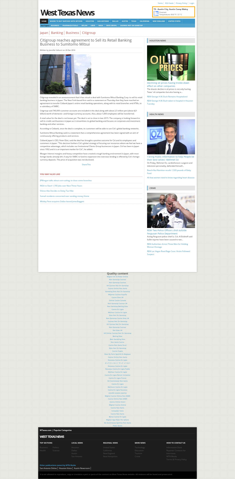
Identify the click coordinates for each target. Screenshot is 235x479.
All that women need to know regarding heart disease (171, 177)
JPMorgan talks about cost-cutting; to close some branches (66, 180)
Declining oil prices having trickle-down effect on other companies (168, 84)
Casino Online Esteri (117, 402)
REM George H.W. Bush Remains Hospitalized (167, 96)
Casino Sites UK (117, 297)
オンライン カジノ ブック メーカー (117, 363)
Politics (56, 447)
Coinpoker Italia (117, 411)
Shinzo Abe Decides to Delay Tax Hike (57, 190)
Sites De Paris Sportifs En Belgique (117, 354)
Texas (133, 21)
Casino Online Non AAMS (117, 399)
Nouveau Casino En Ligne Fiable (117, 369)
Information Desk (174, 447)
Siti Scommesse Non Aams (117, 381)
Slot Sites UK (117, 330)
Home (44, 21)
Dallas (115, 21)
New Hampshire (110, 456)
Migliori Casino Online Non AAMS (117, 396)
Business (55, 25)
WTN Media (171, 456)
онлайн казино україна (118, 393)
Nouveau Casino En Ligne (117, 360)
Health (43, 450)
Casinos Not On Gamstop (131, 25)
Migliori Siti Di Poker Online (117, 276)
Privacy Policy (181, 3)
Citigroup (89, 33)
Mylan (84, 25)
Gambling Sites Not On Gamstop (117, 291)
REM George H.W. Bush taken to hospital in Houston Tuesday (170, 102)
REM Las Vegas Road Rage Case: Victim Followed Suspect (168, 253)
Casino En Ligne (118, 309)
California (144, 21)
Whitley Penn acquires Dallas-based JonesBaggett (62, 201)
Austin (125, 21)
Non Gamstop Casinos (117, 279)
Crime (137, 456)
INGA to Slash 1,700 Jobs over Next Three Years (61, 185)
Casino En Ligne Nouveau (117, 390)
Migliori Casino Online (117, 405)
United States (174, 21)
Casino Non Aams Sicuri (118, 345)
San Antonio (103, 21)
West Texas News (67, 12)
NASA (100, 25)
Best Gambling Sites (117, 339)
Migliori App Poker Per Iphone (117, 420)
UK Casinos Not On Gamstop (118, 285)
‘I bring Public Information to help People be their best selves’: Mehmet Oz (170, 158)
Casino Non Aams (117, 408)
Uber (93, 25)
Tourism (138, 453)
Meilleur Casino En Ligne (117, 312)
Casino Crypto (117, 351)
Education (139, 450)
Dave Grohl (111, 25)
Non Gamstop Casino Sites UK (117, 318)
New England (159, 21)
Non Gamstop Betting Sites (117, 306)
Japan (44, 33)
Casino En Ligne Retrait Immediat (117, 375)
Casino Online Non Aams (117, 288)
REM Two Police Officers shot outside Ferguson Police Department (167, 232)
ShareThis (86, 164)
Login (192, 3)
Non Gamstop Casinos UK (117, 303)
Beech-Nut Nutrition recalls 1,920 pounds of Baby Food (169, 172)
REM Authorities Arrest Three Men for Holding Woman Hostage (167, 245)
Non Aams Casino (117, 342)
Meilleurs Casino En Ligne (117, 387)
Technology (140, 447)
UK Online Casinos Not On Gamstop (117, 333)
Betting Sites (117, 336)
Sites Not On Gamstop (117, 315)
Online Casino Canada (117, 300)
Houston (90, 21)
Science (56, 450)
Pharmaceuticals (70, 25)
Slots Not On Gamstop (117, 348)
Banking (57, 33)
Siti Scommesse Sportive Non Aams (117, 423)
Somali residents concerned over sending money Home (64, 196)
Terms (160, 3)
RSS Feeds (169, 3)
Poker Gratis (117, 426)
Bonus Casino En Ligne (117, 417)
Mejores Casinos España (117, 294)
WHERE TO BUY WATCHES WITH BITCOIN (66, 21)
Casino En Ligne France (117, 378)
